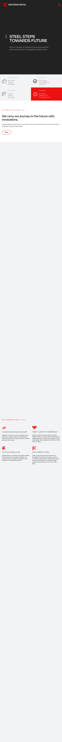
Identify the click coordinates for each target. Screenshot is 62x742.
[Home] (14, 4)
